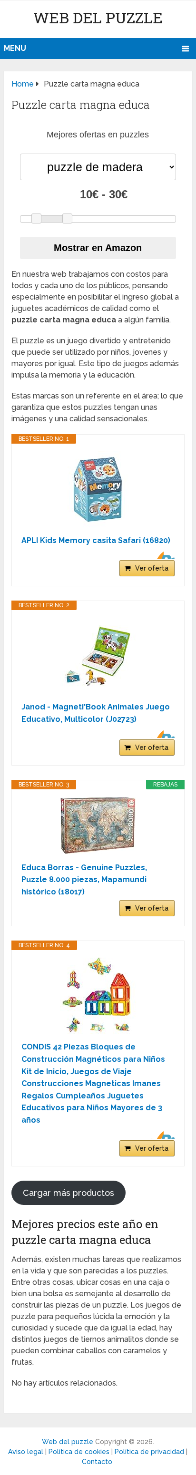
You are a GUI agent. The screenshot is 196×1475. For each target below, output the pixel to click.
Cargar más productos (68, 1193)
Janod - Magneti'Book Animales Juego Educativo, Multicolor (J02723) (95, 713)
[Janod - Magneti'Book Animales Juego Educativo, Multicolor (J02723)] (98, 656)
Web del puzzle (98, 17)
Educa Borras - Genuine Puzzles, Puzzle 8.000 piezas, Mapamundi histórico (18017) (84, 879)
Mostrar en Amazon (98, 248)
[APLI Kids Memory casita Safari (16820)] (98, 489)
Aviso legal (25, 1452)
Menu (15, 48)
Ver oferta (151, 568)
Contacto (97, 1461)
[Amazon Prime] (161, 555)
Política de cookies (79, 1452)
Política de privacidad (149, 1452)
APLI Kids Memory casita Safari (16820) (95, 540)
